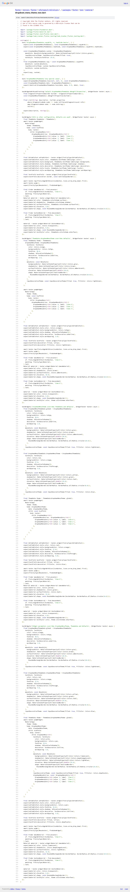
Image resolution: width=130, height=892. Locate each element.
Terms (23, 889)
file (56, 17)
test (81, 10)
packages (66, 10)
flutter (18, 10)
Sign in (126, 3)
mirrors (26, 10)
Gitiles (12, 889)
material (89, 10)
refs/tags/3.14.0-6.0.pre (48, 10)
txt (121, 889)
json (126, 889)
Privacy (17, 889)
